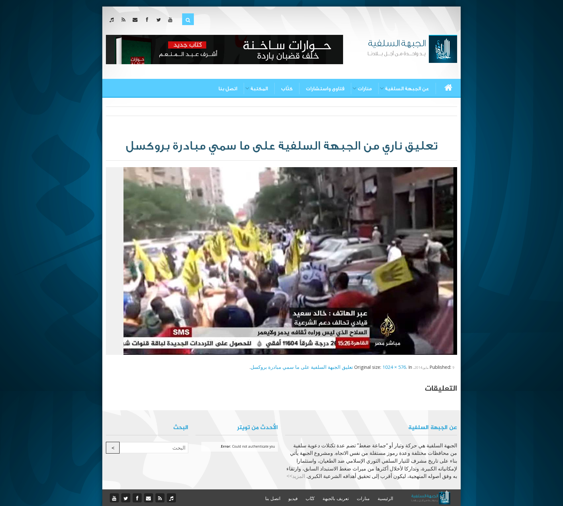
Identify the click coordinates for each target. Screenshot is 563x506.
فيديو (293, 498)
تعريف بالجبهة (336, 498)
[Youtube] (171, 19)
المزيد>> (295, 476)
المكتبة (259, 89)
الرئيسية (385, 498)
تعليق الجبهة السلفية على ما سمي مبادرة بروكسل (302, 367)
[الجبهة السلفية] (412, 48)
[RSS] (124, 19)
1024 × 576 (394, 367)
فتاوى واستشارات (325, 89)
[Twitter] (160, 19)
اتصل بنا (227, 89)
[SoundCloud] (113, 19)
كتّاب (287, 89)
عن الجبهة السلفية (407, 89)
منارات (365, 89)
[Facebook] (148, 19)
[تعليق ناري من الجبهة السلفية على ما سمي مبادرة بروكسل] (290, 260)
